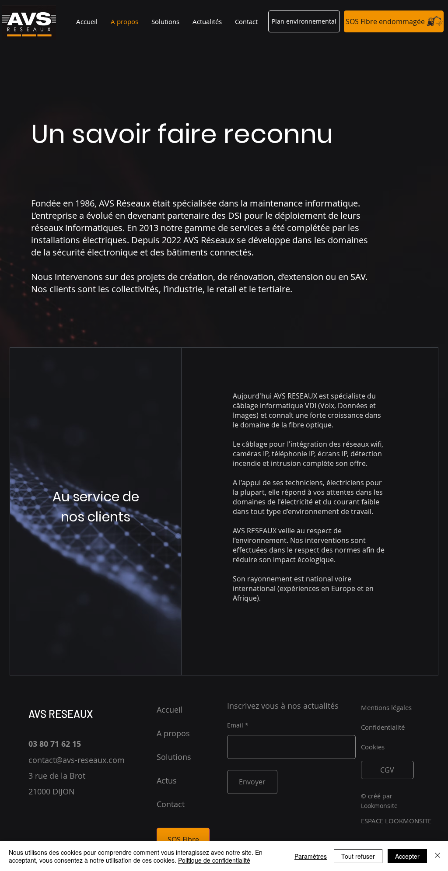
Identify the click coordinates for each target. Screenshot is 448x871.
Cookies (373, 746)
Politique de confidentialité (214, 860)
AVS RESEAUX (60, 713)
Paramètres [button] (310, 856)
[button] (304, 21)
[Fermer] (437, 856)
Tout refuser (358, 856)
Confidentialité (383, 727)
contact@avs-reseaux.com (76, 760)
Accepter (407, 856)
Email (235, 725)
